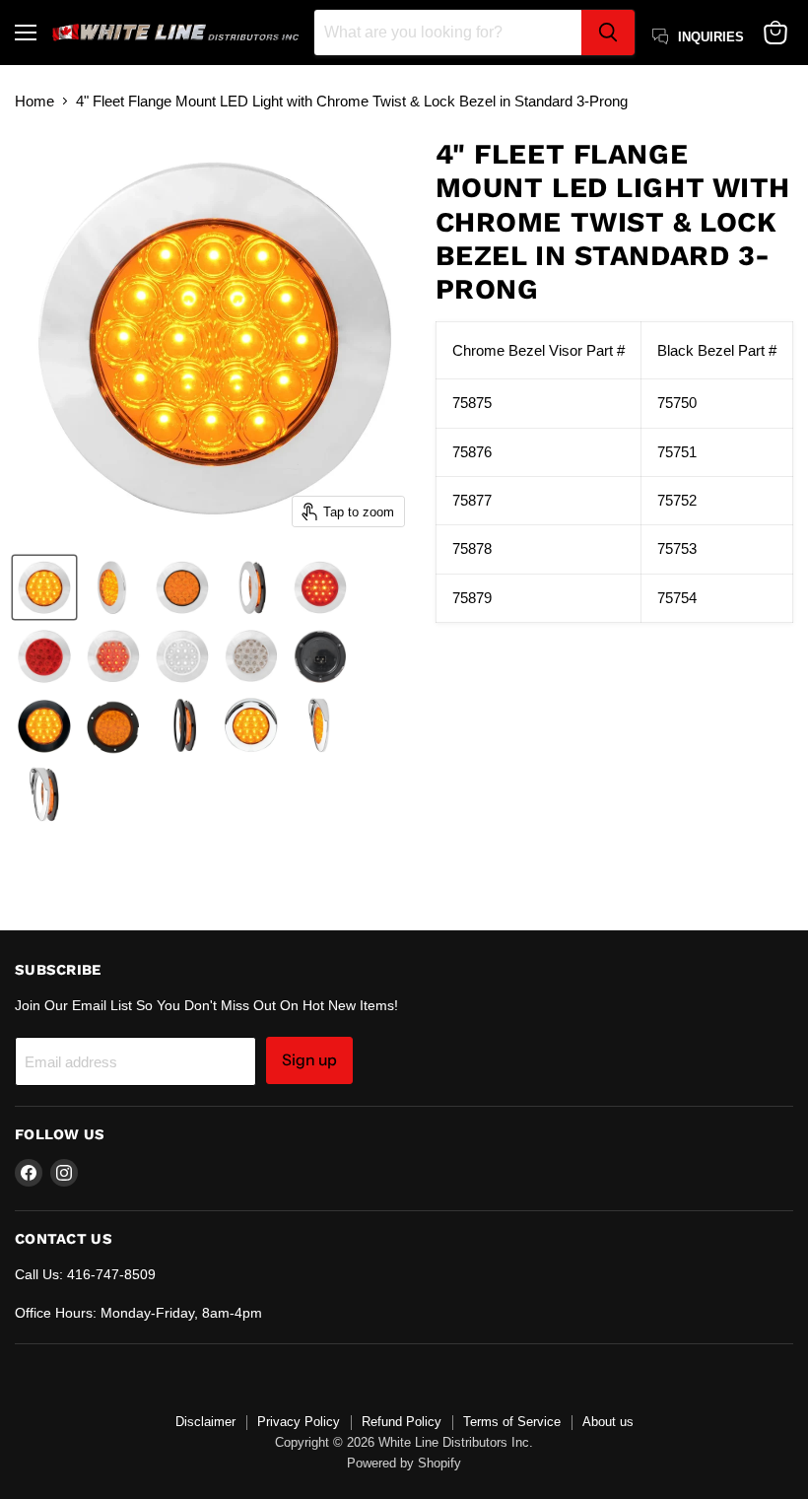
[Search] (608, 32)
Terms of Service (512, 1421)
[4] (44, 587)
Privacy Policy (298, 1421)
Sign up (309, 1060)
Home (34, 101)
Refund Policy (401, 1421)
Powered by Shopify (404, 1463)
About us (608, 1421)
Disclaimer (205, 1421)
